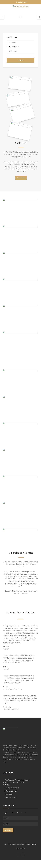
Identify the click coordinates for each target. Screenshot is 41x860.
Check (20, 60)
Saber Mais (21, 178)
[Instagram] (23, 855)
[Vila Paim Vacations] (20, 6)
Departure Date (13, 46)
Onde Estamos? (21, 2)
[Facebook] (18, 855)
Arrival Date (12, 37)
